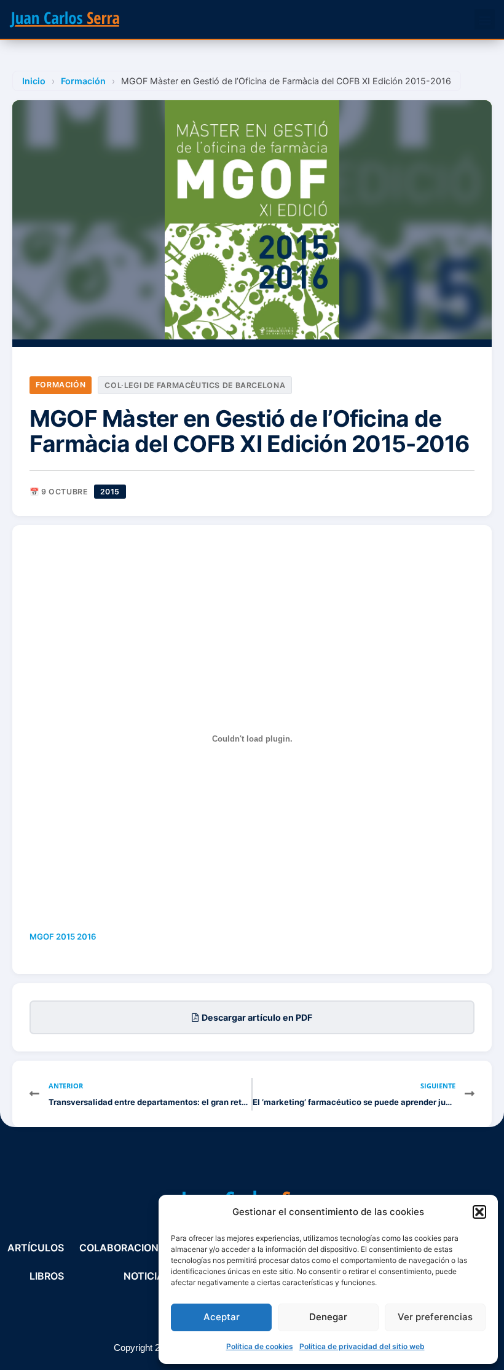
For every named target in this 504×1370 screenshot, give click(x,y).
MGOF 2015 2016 (63, 936)
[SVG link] (64, 19)
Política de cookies (259, 1346)
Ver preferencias (435, 1317)
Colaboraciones (125, 1247)
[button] (479, 1212)
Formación (83, 81)
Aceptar (221, 1317)
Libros (47, 1276)
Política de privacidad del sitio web (362, 1346)
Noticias (147, 1276)
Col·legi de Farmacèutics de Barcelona (194, 385)
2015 (110, 491)
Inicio (33, 81)
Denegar (328, 1317)
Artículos (35, 1247)
